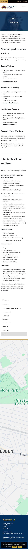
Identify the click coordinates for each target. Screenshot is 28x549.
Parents (13, 18)
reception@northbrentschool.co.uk (13, 533)
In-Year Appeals (7, 312)
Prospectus (6, 315)
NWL (19, 1)
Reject (20, 546)
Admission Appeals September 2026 (12, 308)
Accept (14, 546)
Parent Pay (5, 326)
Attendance (5, 319)
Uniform (5, 334)
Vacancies (25, 1)
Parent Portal (6, 330)
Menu (24, 7)
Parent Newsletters (7, 323)
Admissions (5, 304)
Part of (4, 1)
